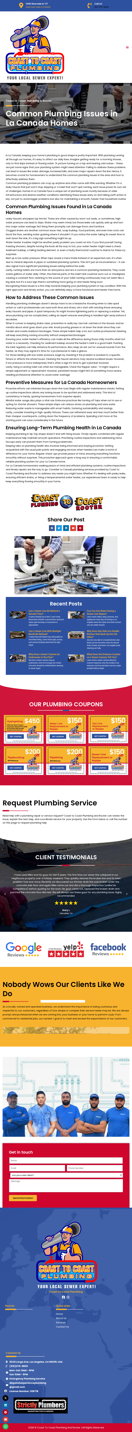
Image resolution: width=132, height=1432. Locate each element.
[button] (127, 47)
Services (61, 1322)
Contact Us (62, 1326)
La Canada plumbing (72, 469)
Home (59, 1314)
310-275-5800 (101, 7)
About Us (61, 1318)
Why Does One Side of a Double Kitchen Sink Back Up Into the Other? (103, 634)
